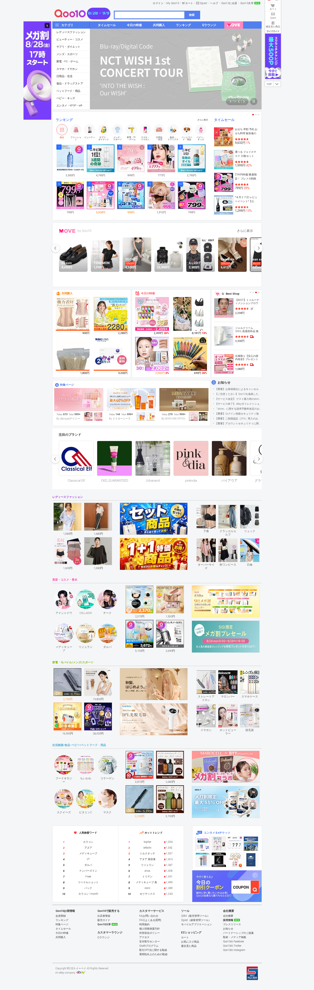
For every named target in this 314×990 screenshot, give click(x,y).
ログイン (158, 3)
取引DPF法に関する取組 (153, 950)
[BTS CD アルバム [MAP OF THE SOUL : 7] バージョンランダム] (235, 844)
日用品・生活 (64, 76)
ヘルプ (214, 3)
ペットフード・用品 (68, 91)
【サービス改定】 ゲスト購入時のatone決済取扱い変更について (238, 398)
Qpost (203, 3)
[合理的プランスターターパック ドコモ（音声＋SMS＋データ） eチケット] (251, 860)
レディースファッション (70, 32)
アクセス (144, 937)
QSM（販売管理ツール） (195, 915)
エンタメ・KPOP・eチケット (73, 105)
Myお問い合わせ (148, 915)
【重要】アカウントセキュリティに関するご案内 (238, 423)
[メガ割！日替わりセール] (78, 399)
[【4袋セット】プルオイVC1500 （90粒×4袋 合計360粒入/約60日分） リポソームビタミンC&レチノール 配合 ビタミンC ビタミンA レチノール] (111, 313)
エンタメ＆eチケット (217, 832)
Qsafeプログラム (148, 945)
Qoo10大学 (247, 3)
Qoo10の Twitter (232, 945)
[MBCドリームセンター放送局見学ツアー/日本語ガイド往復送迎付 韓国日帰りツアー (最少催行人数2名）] (251, 844)
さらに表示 (202, 120)
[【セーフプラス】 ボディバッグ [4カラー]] (190, 317)
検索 (192, 14)
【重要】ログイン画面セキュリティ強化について (238, 413)
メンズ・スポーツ (67, 54)
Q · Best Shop (230, 293)
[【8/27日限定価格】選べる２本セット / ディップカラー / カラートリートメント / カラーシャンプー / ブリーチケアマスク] (152, 313)
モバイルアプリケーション (196, 924)
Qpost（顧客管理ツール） (196, 920)
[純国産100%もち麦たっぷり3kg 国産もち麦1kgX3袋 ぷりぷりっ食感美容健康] (73, 359)
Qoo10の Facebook (233, 941)
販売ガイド (103, 920)
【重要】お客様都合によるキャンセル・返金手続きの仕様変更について (238, 389)
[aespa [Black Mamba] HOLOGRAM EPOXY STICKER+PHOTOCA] (219, 844)
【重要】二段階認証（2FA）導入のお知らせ (238, 418)
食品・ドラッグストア (69, 83)
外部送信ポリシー (149, 932)
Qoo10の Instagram (234, 950)
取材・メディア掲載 (234, 937)
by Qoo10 (84, 231)
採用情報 (228, 920)
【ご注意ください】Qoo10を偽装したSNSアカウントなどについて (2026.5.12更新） (238, 394)
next (258, 248)
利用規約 (144, 924)
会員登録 (61, 915)
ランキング (64, 120)
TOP (269, 84)
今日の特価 (148, 293)
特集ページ (67, 384)
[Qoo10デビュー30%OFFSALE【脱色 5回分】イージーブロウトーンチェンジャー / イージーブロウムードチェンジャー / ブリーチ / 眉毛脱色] (152, 353)
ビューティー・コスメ (69, 39)
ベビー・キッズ (65, 98)
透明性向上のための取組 (153, 954)
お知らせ (224, 382)
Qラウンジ (103, 937)
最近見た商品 (189, 945)
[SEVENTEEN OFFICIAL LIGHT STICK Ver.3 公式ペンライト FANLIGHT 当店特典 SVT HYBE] (203, 860)
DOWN (277, 84)
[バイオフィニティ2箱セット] (111, 353)
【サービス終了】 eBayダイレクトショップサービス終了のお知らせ (238, 403)
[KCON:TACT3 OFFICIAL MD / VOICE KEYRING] (203, 844)
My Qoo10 (172, 3)
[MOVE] (233, 25)
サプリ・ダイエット (68, 46)
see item (210, 508)
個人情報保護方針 (149, 928)
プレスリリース (232, 924)
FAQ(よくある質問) (150, 920)
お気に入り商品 (190, 941)
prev (55, 248)
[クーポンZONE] (227, 886)
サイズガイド (273, 31)
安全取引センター (149, 941)
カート (189, 3)
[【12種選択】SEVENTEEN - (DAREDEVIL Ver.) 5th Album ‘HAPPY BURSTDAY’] (219, 860)
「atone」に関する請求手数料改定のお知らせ (238, 408)
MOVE (67, 231)
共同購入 (67, 293)
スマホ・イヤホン (67, 69)
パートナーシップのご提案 (238, 932)
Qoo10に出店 (229, 3)
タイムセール (224, 120)
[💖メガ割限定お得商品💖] (183, 399)
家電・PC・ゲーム (67, 61)
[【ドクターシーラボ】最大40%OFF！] (131, 399)
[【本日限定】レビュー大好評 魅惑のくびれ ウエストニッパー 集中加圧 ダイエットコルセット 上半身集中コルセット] (73, 313)
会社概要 (228, 915)
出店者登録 (103, 915)
